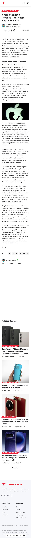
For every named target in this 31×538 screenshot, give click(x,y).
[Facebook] (2, 495)
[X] (4, 495)
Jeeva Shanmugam (12, 24)
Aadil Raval (6, 390)
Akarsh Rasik (7, 426)
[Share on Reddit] (11, 30)
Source (4, 247)
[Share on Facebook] (7, 535)
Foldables (6, 416)
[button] (28, 3)
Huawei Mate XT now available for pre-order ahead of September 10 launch (15, 421)
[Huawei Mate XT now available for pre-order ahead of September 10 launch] (15, 405)
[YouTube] (8, 495)
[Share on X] (5, 30)
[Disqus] (15, 289)
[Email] (17, 535)
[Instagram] (11, 495)
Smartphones (13, 10)
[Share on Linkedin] (8, 30)
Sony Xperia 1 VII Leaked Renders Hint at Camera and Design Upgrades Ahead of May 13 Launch (15, 351)
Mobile (5, 10)
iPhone (4, 52)
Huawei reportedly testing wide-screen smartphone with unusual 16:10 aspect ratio (14, 457)
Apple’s (22, 39)
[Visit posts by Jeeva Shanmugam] (3, 260)
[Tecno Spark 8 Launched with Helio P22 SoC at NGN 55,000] (15, 371)
